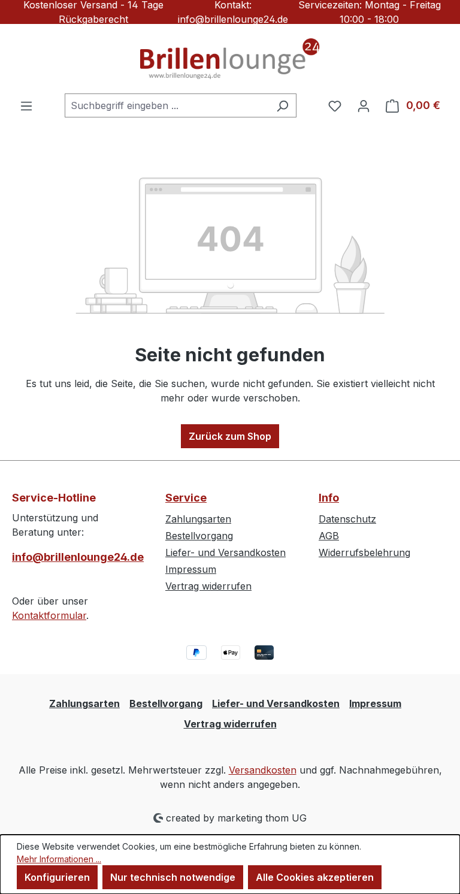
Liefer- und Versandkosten (225, 552)
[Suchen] (282, 105)
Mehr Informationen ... (59, 859)
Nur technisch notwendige (172, 877)
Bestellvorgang (199, 536)
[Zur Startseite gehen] (230, 58)
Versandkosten (262, 770)
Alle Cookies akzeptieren (315, 877)
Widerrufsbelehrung (364, 552)
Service (186, 497)
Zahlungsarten (198, 519)
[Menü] (26, 105)
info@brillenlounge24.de (76, 557)
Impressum (190, 569)
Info (329, 497)
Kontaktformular (49, 615)
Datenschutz (347, 519)
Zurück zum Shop (230, 436)
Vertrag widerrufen (208, 586)
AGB (329, 536)
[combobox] (167, 105)
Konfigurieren (57, 877)
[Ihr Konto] (363, 105)
